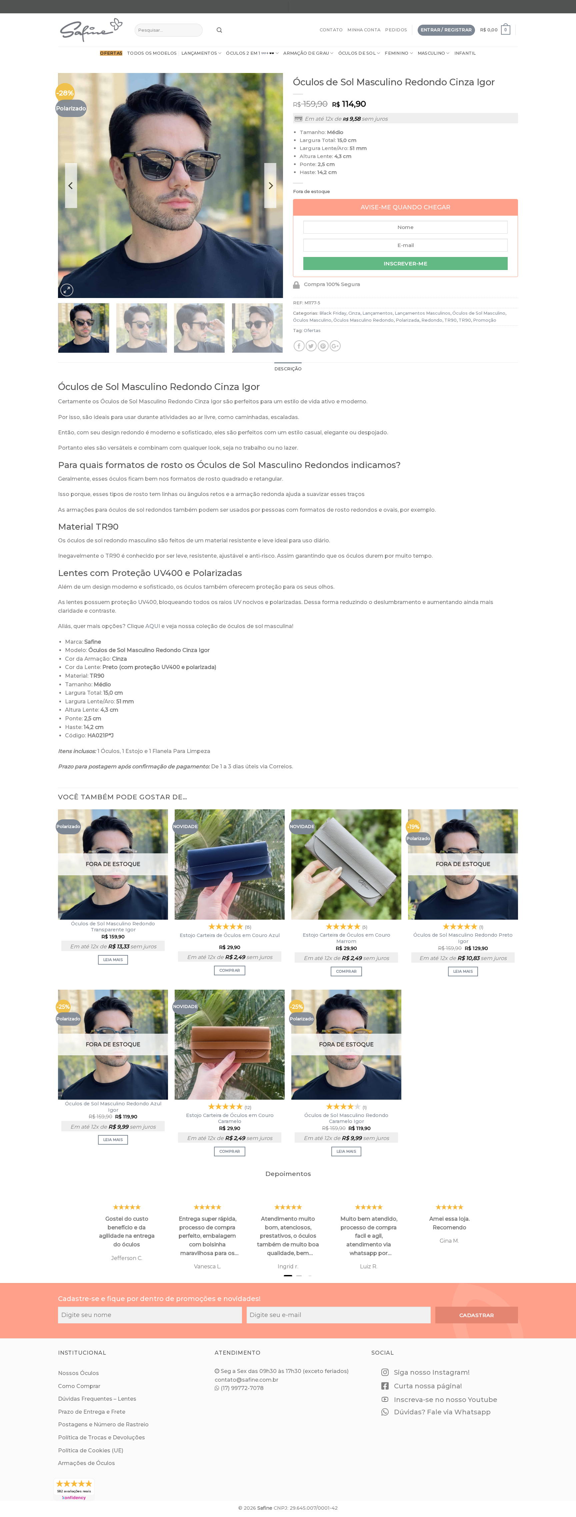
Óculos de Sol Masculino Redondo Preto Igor (463, 938)
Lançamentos (199, 53)
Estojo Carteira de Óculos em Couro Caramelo (230, 1118)
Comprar (229, 970)
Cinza (354, 313)
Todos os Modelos (152, 53)
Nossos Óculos (78, 1373)
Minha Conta (363, 29)
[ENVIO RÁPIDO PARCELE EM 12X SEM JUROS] (403, 7)
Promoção (484, 320)
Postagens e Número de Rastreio (103, 1424)
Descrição (288, 368)
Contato (331, 29)
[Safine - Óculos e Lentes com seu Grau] (91, 30)
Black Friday (332, 313)
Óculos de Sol (357, 53)
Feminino (396, 53)
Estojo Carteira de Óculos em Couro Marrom (346, 938)
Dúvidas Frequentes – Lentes (97, 1399)
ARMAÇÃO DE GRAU (306, 53)
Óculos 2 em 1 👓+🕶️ (250, 53)
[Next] (270, 185)
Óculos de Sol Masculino (478, 313)
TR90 (450, 320)
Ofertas (312, 330)
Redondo (431, 320)
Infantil (465, 53)
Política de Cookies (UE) (90, 1450)
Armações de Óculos (86, 1463)
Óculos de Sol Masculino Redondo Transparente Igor (113, 927)
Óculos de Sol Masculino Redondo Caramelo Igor (346, 1118)
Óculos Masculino (312, 320)
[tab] (288, 369)
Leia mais (113, 959)
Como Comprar (79, 1386)
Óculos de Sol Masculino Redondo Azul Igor (113, 1107)
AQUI (152, 626)
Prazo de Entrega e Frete (91, 1412)
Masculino (431, 53)
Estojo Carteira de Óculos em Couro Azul (230, 935)
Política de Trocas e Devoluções (101, 1437)
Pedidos (396, 29)
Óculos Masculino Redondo (363, 320)
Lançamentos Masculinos (422, 313)
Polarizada (407, 320)
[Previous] (71, 185)
